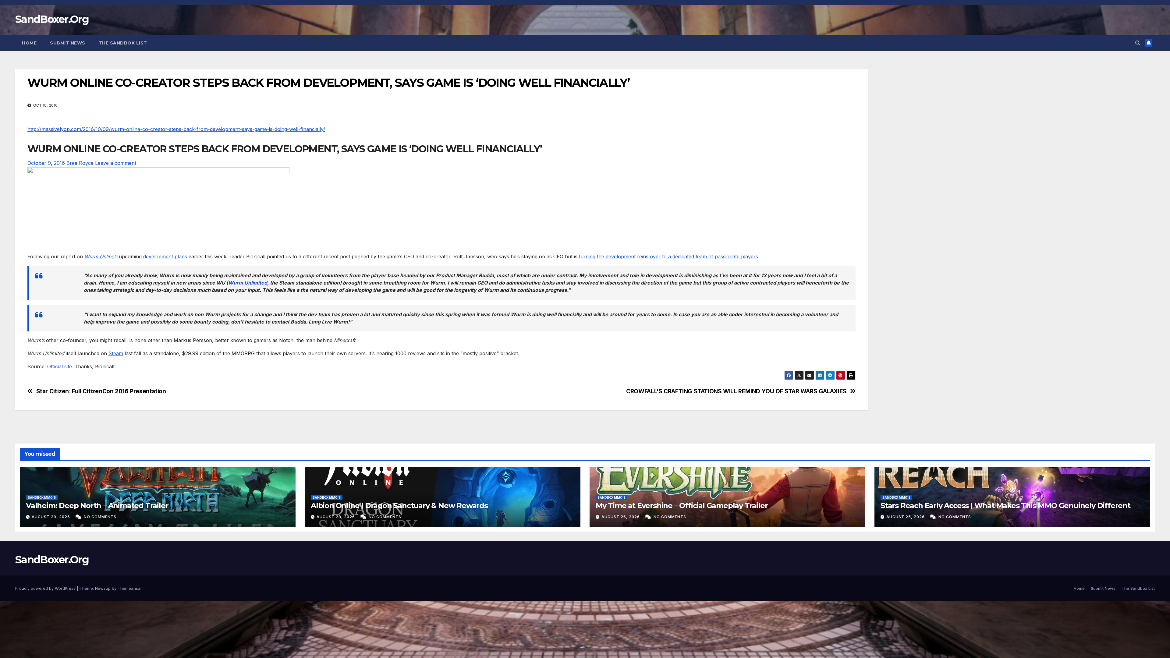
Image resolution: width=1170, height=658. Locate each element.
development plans (165, 256)
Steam (115, 353)
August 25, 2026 (906, 517)
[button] (1137, 43)
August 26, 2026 (621, 517)
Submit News (67, 43)
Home (29, 43)
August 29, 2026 (51, 517)
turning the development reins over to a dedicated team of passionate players (667, 256)
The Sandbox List (123, 43)
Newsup (103, 588)
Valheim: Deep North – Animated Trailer (97, 505)
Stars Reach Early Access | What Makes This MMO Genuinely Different (1005, 505)
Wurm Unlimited (247, 283)
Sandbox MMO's (42, 497)
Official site (59, 366)
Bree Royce (80, 163)
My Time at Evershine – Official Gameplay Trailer (682, 505)
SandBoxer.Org (52, 19)
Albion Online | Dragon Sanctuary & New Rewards (399, 505)
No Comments (100, 517)
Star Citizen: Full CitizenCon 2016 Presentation (101, 391)
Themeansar (130, 588)
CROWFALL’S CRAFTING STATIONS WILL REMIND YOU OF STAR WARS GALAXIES (736, 391)
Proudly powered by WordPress (46, 588)
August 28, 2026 (336, 517)
